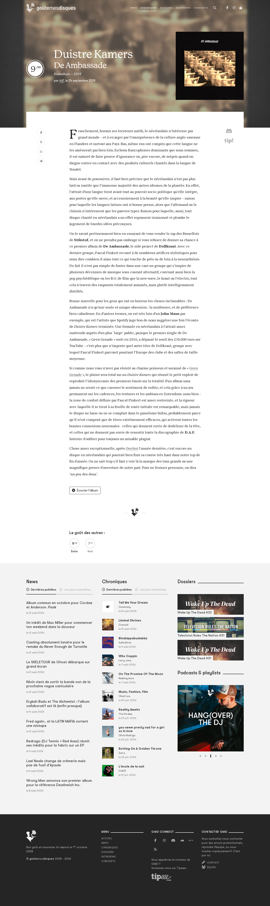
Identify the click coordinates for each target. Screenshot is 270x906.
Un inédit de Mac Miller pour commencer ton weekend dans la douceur (59, 625)
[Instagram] (234, 8)
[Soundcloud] (182, 841)
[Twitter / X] (41, 142)
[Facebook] (227, 8)
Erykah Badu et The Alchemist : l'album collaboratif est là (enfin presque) (58, 704)
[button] (200, 756)
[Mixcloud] (191, 841)
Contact (213, 862)
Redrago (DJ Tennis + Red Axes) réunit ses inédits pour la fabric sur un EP (58, 743)
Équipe (211, 867)
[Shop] (241, 8)
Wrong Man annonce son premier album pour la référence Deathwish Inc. (59, 783)
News (133, 8)
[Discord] (173, 841)
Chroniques (148, 8)
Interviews (183, 8)
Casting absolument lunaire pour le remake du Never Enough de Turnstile (56, 644)
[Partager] (41, 161)
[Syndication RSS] (155, 849)
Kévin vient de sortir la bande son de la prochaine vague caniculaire (58, 684)
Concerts (201, 8)
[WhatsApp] (41, 152)
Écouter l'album (87, 490)
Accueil (106, 838)
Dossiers (166, 8)
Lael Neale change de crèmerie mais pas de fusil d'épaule (56, 763)
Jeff (61, 80)
